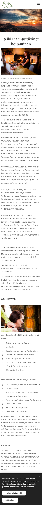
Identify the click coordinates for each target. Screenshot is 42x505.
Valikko (38, 4)
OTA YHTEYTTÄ (8, 299)
